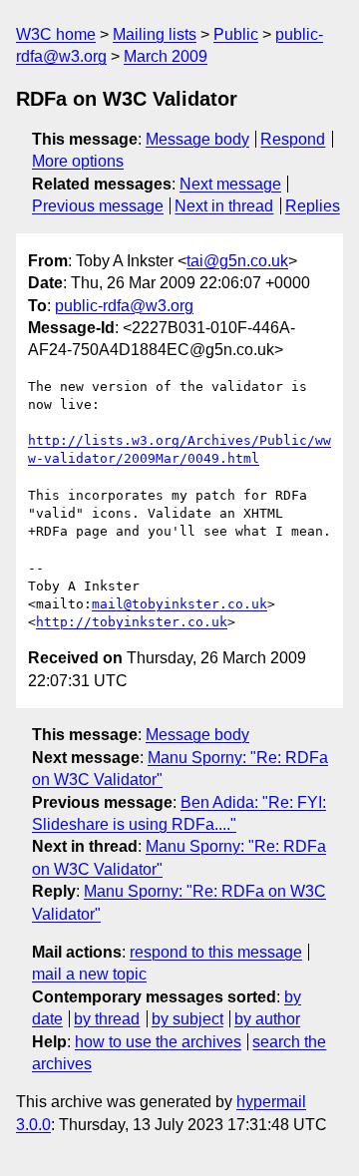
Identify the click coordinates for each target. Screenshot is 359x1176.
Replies (312, 205)
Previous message (98, 205)
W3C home (56, 34)
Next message (230, 184)
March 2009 (165, 56)
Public (235, 34)
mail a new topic (89, 974)
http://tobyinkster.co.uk (131, 621)
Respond (292, 139)
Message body (197, 139)
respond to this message (216, 952)
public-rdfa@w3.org (124, 305)
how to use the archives (158, 1041)
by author (267, 1018)
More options (78, 161)
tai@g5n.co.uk (237, 260)
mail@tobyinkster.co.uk (179, 603)
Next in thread (224, 205)
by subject (187, 1018)
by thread (107, 1018)
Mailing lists (154, 34)
